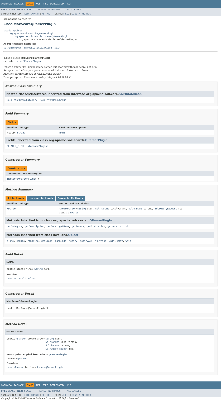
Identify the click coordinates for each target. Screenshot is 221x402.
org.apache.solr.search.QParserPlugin (31, 33)
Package (19, 4)
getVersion (114, 226)
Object (73, 235)
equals (20, 241)
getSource (78, 226)
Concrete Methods (70, 198)
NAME (62, 132)
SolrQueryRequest (166, 208)
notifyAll (86, 241)
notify (73, 241)
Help (68, 4)
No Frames (54, 9)
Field (26, 14)
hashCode (60, 241)
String (21, 132)
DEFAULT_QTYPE (16, 146)
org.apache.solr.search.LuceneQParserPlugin (41, 36)
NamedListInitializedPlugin (42, 47)
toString (100, 241)
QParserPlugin (96, 140)
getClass (46, 241)
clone (10, 241)
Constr (35, 14)
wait (111, 241)
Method (45, 14)
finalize (33, 241)
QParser (12, 208)
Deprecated (57, 4)
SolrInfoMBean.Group (53, 100)
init (127, 226)
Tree (45, 4)
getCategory (14, 226)
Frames (42, 9)
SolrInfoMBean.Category (22, 100)
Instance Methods (41, 198)
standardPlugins (37, 146)
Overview (6, 4)
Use (38, 4)
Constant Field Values (21, 278)
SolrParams (102, 208)
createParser (67, 208)
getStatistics (96, 226)
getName (64, 226)
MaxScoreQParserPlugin (21, 178)
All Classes (74, 9)
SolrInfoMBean (12, 47)
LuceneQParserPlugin (28, 61)
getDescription (34, 226)
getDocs (51, 226)
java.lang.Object (13, 30)
